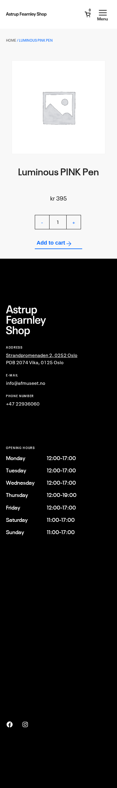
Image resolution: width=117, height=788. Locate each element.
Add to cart (51, 243)
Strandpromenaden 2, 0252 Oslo (41, 355)
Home (11, 40)
